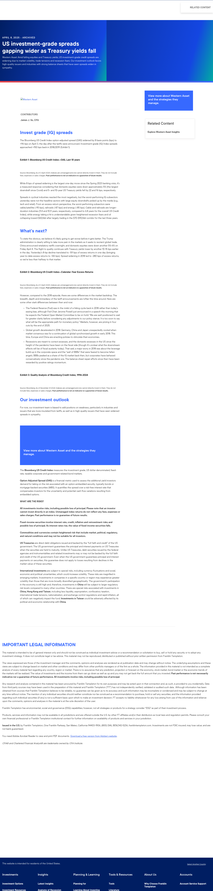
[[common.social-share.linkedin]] (27, 611)
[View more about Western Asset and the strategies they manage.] (70, 435)
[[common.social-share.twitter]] (31, 611)
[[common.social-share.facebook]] (22, 611)
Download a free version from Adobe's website (93, 736)
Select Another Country (196, 864)
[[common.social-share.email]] (36, 611)
